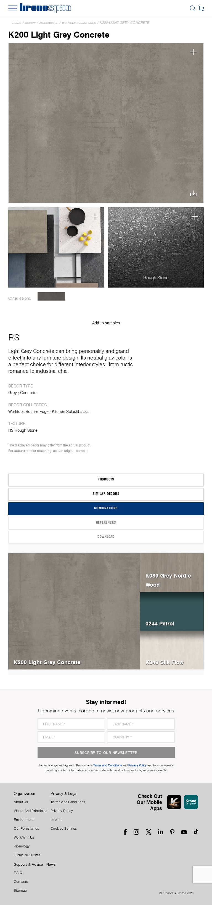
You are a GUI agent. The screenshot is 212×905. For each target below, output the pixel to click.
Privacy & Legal (64, 793)
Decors (30, 22)
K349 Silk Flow (164, 662)
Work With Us (24, 837)
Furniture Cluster (27, 855)
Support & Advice (28, 864)
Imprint (56, 820)
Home (16, 22)
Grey (12, 392)
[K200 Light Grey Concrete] (106, 123)
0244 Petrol (159, 623)
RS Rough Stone (23, 430)
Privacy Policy (62, 811)
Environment (23, 820)
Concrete (28, 392)
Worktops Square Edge (79, 22)
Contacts (21, 882)
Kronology (22, 846)
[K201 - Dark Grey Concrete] (51, 296)
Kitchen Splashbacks (70, 411)
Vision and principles (30, 811)
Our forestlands (26, 828)
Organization (24, 793)
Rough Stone (156, 278)
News (51, 864)
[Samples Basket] (201, 8)
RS (13, 337)
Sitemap (20, 890)
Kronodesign (48, 22)
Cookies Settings (64, 828)
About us (21, 802)
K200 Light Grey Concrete (124, 22)
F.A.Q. (18, 873)
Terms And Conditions (68, 802)
